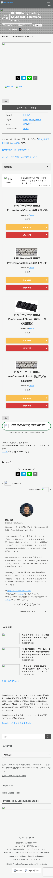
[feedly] (26, 837)
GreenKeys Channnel (36, 856)
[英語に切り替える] (18, 87)
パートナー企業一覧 (33, 859)
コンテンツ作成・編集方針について (26, 846)
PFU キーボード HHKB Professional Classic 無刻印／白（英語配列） (27, 376)
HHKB (31, 119)
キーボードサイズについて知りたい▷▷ (20, 157)
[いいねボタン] (5, 101)
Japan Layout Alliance (17, 856)
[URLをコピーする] (35, 78)
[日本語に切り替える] (8, 87)
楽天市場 (27, 234)
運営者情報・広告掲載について (26, 843)
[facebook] (24, 604)
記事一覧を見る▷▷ (11, 680)
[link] (14, 604)
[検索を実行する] (48, 736)
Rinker (31, 215)
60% (30, 123)
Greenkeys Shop (19, 859)
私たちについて (32, 852)
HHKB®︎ (38, 25)
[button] (18, 78)
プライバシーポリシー (39, 849)
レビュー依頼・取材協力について (18, 849)
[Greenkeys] (7, 4)
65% (25, 123)
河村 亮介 (9, 520)
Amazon (27, 227)
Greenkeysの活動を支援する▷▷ (16, 723)
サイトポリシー (9, 852)
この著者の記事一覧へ (26, 611)
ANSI (25, 119)
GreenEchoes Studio (11, 792)
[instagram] (34, 604)
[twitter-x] (29, 604)
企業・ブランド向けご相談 (14, 775)
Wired (26, 128)
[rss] (30, 837)
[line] (23, 837)
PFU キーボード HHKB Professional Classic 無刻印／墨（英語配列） (27, 319)
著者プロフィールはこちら (19, 590)
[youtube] (38, 604)
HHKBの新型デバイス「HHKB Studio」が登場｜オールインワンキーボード (33, 181)
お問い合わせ (44, 852)
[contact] (33, 837)
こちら (5, 451)
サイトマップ (21, 852)
